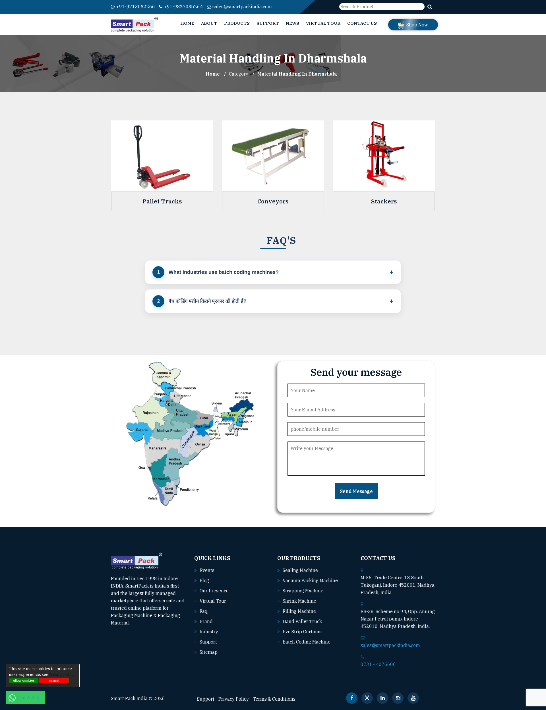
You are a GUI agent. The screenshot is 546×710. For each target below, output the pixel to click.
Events (207, 570)
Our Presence (214, 591)
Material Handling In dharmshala (297, 74)
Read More (143, 623)
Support (268, 23)
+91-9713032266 (135, 6)
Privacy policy (61, 674)
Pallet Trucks (162, 201)
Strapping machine (303, 591)
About (209, 23)
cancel (54, 680)
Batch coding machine (306, 642)
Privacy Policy (233, 699)
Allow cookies (24, 680)
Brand (206, 621)
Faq (204, 611)
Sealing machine (300, 570)
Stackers (384, 201)
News (292, 23)
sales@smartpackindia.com (242, 6)
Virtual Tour (323, 23)
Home (187, 23)
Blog (204, 580)
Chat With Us (29, 697)
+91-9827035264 (183, 6)
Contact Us (362, 23)
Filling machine (299, 611)
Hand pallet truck (302, 621)
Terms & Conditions (274, 699)
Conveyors (273, 201)
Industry (209, 631)
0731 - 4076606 (378, 664)
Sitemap (209, 652)
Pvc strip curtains (302, 631)
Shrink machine (299, 601)
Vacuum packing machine (310, 580)
